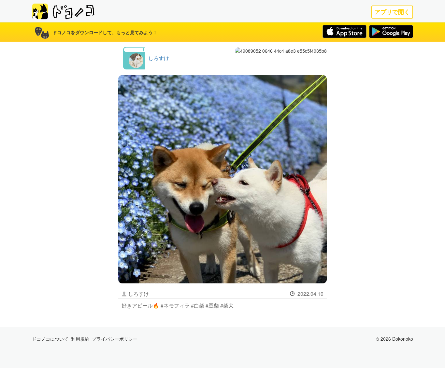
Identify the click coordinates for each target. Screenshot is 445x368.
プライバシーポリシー (114, 338)
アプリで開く (392, 12)
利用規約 (80, 338)
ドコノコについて (50, 338)
